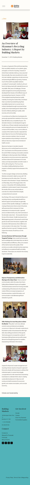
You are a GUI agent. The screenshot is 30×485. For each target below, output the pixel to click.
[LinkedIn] (9, 443)
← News (4, 18)
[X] (11, 443)
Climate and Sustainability (10, 393)
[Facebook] (6, 443)
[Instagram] (3, 443)
